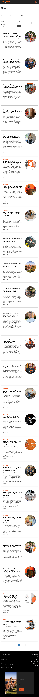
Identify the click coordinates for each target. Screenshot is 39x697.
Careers (35, 657)
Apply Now (21, 679)
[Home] (20, 2)
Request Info (22, 681)
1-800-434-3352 (4, 659)
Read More (5, 50)
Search (2, 21)
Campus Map (35, 656)
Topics (19, 21)
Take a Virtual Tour (23, 684)
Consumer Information (33, 659)
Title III (36, 667)
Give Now (21, 689)
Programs (3, 24)
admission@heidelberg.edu (6, 660)
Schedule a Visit (22, 682)
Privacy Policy (35, 663)
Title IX (36, 665)
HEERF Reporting (34, 661)
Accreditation (35, 654)
